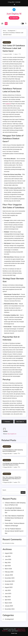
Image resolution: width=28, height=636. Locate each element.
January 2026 (9, 575)
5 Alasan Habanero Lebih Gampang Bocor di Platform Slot (13, 450)
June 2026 (8, 559)
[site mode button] (22, 23)
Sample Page (14, 633)
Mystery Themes (21, 630)
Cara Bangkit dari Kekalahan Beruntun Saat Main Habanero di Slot (13, 464)
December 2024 (9, 609)
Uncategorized (6, 42)
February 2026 (9, 572)
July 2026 (8, 556)
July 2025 (8, 590)
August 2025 (8, 587)
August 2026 (8, 553)
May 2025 (8, 596)
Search (4, 490)
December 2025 (9, 578)
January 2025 (9, 606)
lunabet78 (8, 103)
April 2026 (8, 565)
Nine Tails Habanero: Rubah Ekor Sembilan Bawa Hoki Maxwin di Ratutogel (12, 478)
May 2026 (8, 562)
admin (16, 54)
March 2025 (8, 603)
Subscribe (15, 17)
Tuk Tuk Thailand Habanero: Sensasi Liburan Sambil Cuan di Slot (14, 531)
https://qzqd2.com (11, 433)
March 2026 (8, 568)
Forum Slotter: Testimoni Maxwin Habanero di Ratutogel (14, 524)
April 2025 (8, 599)
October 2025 (9, 584)
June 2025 (8, 593)
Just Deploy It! (14, 13)
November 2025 (9, 581)
